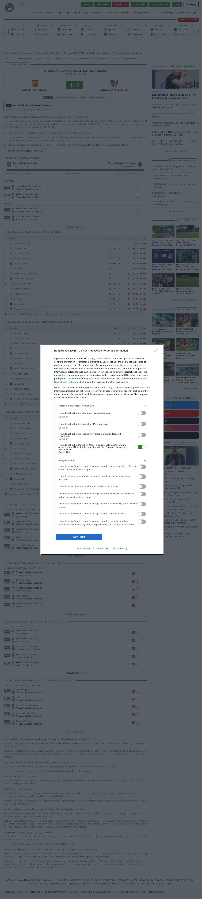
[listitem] (102, 405)
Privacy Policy (120, 548)
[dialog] (102, 450)
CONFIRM (79, 537)
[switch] (142, 413)
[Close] (157, 351)
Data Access (102, 548)
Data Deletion (84, 548)
